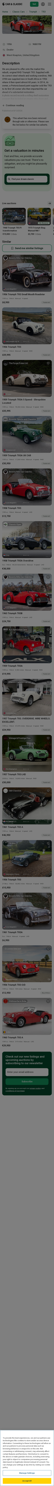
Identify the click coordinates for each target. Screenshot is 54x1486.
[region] (27, 1458)
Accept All (27, 1481)
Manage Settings (27, 1473)
